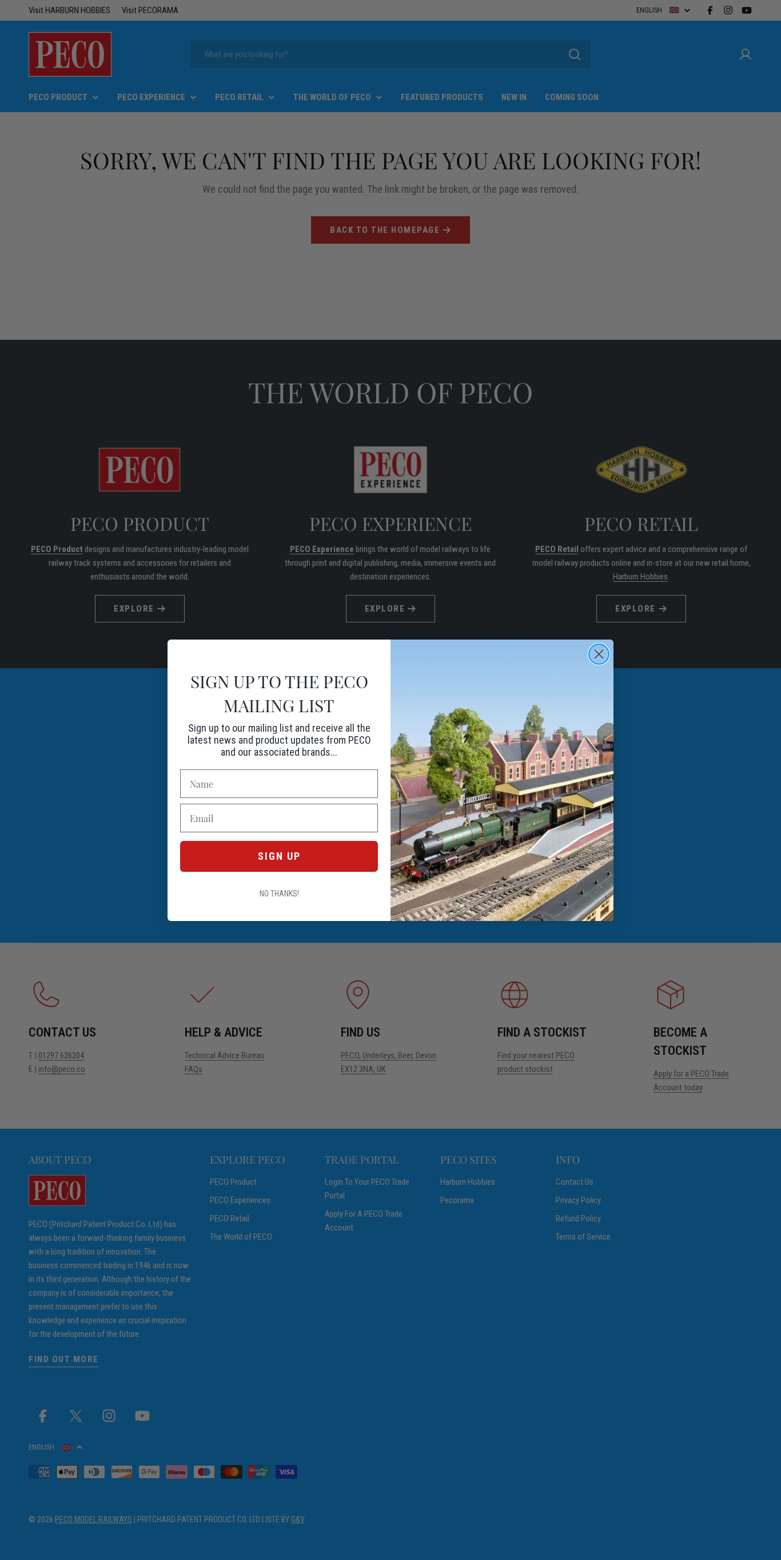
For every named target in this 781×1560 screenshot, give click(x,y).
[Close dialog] (599, 654)
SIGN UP (279, 856)
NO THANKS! (279, 893)
